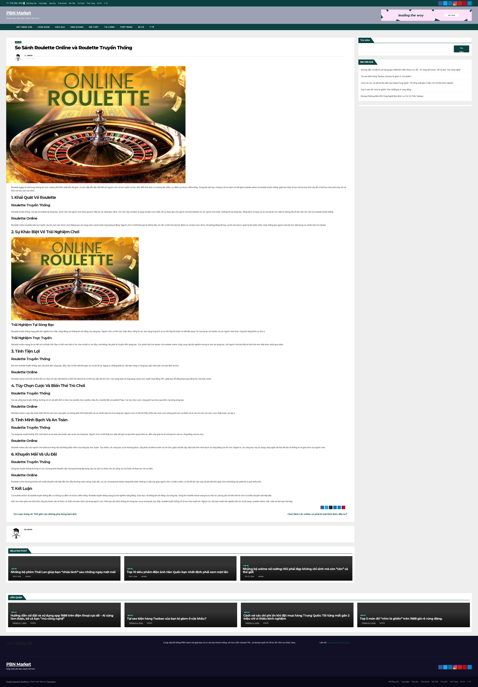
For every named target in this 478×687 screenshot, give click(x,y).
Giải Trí (18, 42)
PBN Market (18, 13)
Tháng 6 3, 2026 (369, 623)
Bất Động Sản (31, 3)
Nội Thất (72, 3)
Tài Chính (80, 3)
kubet (21, 187)
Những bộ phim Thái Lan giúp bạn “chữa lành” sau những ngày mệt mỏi (63, 572)
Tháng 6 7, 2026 (20, 623)
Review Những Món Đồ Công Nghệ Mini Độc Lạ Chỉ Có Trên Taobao (392, 96)
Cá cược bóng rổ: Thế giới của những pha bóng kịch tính (45, 514)
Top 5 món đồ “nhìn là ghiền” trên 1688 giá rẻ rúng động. (386, 90)
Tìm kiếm (365, 40)
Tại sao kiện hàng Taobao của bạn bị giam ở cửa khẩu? (386, 76)
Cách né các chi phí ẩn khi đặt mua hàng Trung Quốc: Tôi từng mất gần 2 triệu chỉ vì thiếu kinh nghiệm (407, 83)
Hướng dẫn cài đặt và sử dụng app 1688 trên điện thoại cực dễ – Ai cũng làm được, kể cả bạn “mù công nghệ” (411, 70)
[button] (470, 27)
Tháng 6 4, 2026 (252, 623)
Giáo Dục (52, 3)
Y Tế (105, 3)
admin (30, 55)
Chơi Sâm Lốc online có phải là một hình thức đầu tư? (318, 514)
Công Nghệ (43, 3)
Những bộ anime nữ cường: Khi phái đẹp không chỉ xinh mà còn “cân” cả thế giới (295, 570)
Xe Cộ (99, 3)
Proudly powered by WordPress (17, 682)
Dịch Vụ (13, 612)
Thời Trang (91, 3)
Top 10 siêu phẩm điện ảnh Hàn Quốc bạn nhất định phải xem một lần (177, 572)
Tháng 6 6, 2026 (136, 623)
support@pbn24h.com (338, 643)
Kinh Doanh (62, 3)
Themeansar (51, 682)
